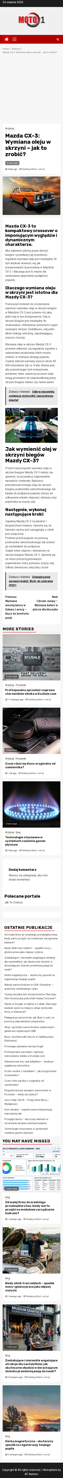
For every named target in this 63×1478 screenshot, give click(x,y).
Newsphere (50, 1470)
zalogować (29, 875)
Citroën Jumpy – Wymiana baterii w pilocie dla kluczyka (45, 603)
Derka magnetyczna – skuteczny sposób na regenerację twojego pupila (29, 1445)
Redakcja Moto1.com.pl (33, 169)
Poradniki (21, 685)
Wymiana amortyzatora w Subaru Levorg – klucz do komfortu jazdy (17, 607)
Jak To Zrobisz (13, 902)
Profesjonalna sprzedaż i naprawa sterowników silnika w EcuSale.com (30, 691)
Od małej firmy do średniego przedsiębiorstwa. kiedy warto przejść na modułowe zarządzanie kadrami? (31, 938)
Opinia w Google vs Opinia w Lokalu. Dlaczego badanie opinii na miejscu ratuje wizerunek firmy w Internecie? (30, 1007)
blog (18, 832)
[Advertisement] (31, 90)
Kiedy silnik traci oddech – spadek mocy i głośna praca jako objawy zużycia (29, 1287)
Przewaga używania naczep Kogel (23, 1046)
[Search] (58, 39)
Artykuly (9, 128)
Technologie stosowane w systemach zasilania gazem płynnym (25, 841)
